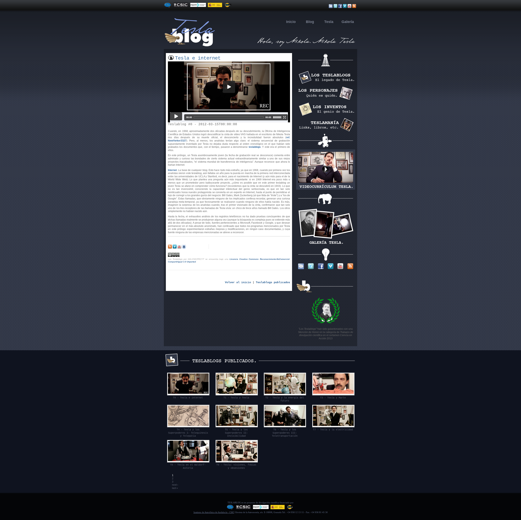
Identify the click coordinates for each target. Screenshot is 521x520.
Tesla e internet (198, 58)
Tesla (328, 22)
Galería (347, 22)
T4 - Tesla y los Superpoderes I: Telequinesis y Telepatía (188, 432)
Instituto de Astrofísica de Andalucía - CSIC (214, 512)
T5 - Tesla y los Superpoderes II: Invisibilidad (236, 432)
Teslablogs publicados (273, 282)
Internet (172, 170)
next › (175, 484)
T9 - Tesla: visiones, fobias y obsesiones (236, 466)
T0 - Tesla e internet (188, 397)
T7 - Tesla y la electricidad (333, 429)
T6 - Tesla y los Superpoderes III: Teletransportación (285, 432)
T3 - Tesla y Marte (333, 397)
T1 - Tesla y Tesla (236, 397)
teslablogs (255, 147)
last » (175, 488)
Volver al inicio (238, 282)
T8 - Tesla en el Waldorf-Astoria (188, 466)
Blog (310, 22)
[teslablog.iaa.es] (260, 46)
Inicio (291, 22)
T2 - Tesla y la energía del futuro (284, 399)
